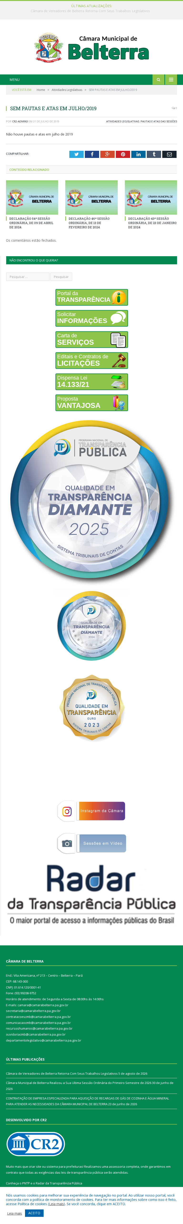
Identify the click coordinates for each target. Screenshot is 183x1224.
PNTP (26, 1183)
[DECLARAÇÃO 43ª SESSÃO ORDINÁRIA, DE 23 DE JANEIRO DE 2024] (151, 197)
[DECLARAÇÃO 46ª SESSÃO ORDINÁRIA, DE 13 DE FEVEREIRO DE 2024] (91, 197)
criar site (35, 1166)
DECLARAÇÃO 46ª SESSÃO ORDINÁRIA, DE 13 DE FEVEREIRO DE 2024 (89, 222)
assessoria (117, 1166)
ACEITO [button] (34, 1213)
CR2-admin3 (20, 121)
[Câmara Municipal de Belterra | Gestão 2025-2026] (91, 47)
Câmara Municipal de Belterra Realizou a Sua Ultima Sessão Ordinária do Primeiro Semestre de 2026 (90, 11)
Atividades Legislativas (122, 121)
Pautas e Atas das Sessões (159, 121)
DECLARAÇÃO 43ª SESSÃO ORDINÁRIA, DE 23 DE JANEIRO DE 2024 (152, 222)
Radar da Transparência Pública (59, 1183)
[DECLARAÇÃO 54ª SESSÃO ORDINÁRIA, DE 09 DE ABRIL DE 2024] (32, 197)
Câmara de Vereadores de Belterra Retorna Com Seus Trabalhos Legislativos (62, 1073)
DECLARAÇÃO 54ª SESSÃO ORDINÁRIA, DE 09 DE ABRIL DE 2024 (31, 222)
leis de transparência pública (82, 1172)
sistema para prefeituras (64, 1166)
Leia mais (56, 1203)
